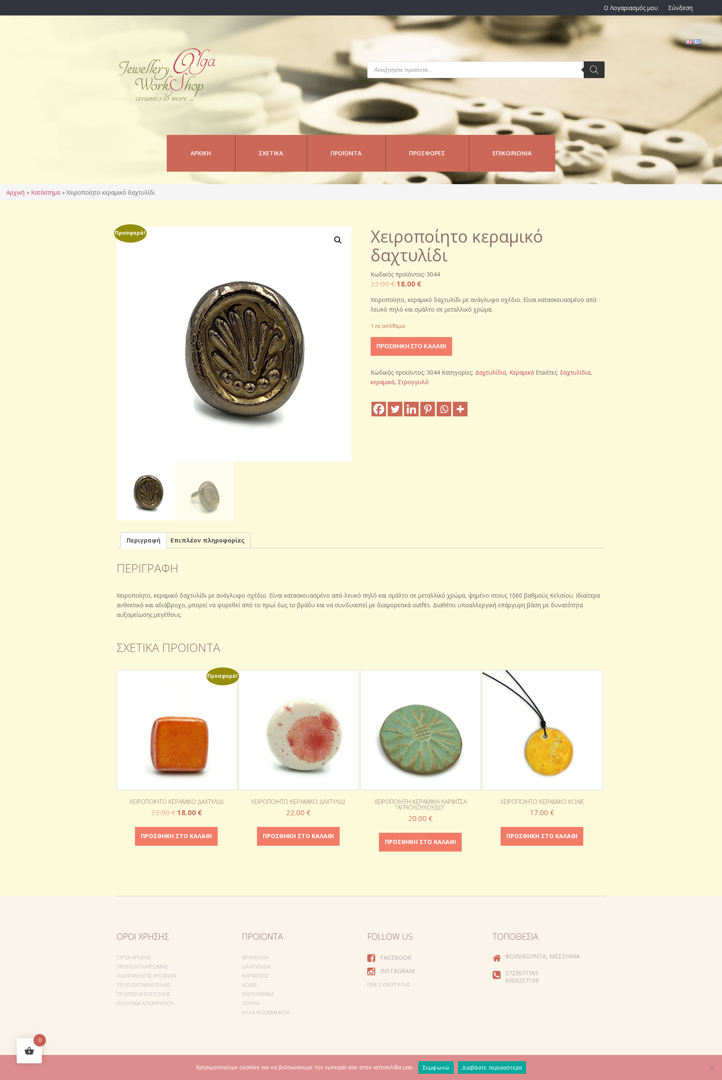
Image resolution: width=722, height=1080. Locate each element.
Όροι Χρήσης (134, 957)
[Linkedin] (411, 409)
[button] (338, 240)
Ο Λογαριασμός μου (631, 8)
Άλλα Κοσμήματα (266, 1012)
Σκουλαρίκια (258, 994)
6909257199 (522, 980)
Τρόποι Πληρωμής (142, 966)
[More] (460, 409)
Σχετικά (271, 153)
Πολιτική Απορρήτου (145, 1003)
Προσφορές (427, 153)
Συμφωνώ (436, 1067)
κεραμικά (382, 382)
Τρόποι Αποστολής (143, 994)
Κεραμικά (521, 372)
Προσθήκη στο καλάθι (411, 346)
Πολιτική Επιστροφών (146, 975)
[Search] (594, 69)
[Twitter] (395, 409)
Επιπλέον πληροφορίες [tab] (207, 540)
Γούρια (251, 1003)
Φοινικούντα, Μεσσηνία (542, 956)
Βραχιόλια (255, 957)
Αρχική (201, 153)
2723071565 (522, 973)
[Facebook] (378, 409)
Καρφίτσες (255, 975)
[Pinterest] (427, 409)
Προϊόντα (345, 153)
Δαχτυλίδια (490, 372)
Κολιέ (249, 985)
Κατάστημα (45, 192)
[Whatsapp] (444, 409)
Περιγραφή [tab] (143, 540)
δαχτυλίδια (575, 372)
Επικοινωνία (512, 153)
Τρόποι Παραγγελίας (144, 985)
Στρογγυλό (413, 382)
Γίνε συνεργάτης (388, 984)
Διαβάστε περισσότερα (492, 1067)
